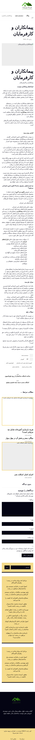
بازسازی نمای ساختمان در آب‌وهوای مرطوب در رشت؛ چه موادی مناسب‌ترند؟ (16, 635)
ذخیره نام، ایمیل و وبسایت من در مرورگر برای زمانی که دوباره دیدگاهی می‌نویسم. (17, 549)
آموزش (22, 359)
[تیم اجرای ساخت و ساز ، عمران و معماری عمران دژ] (27, 6)
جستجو (7, 567)
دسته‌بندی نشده (24, 355)
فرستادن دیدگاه (27, 555)
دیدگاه (31, 500)
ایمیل (31, 529)
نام (32, 520)
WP (27, 359)
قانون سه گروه (20, 192)
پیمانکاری (24, 112)
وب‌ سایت (30, 537)
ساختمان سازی (15, 366)
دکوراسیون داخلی (10, 363)
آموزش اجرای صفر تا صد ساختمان (24, 363)
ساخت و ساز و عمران (27, 366)
